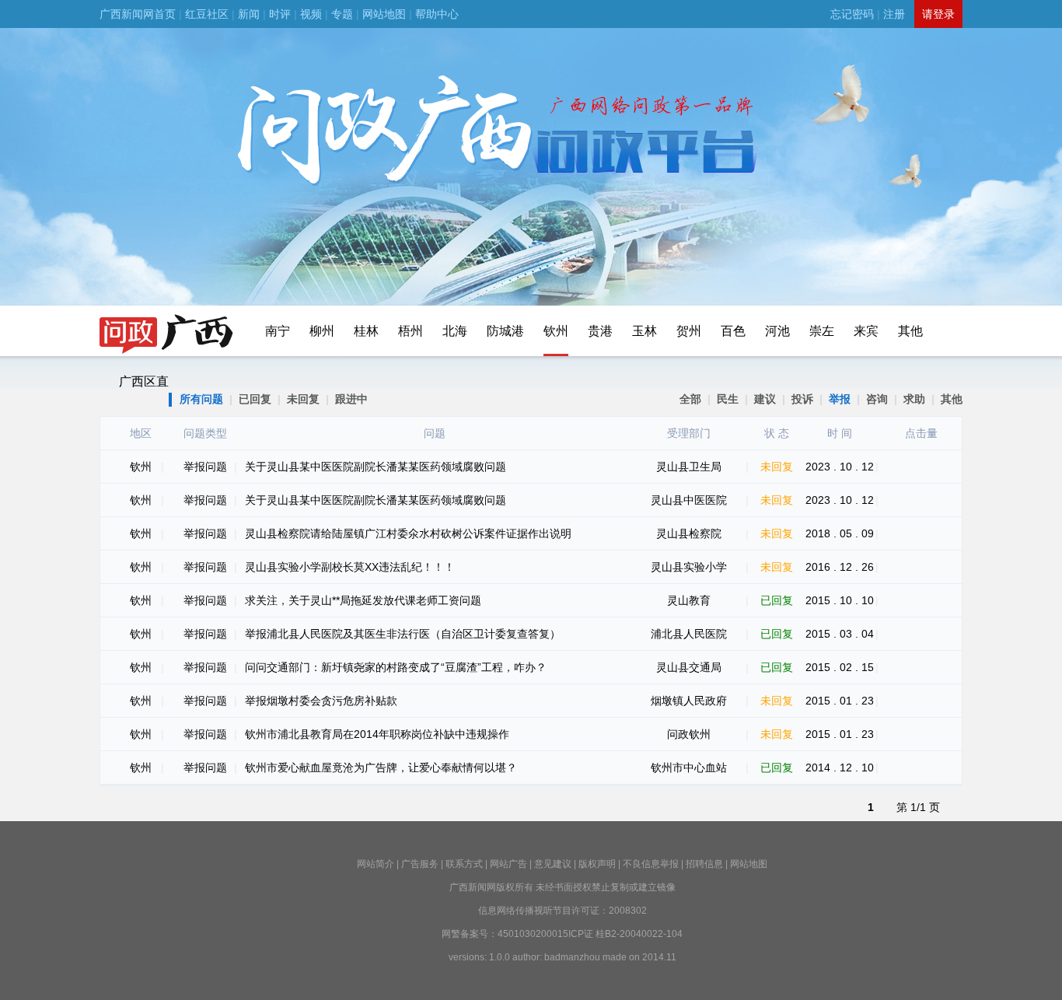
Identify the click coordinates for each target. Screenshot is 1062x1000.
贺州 (688, 330)
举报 (840, 399)
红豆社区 (207, 14)
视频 (311, 14)
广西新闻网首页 (138, 14)
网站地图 (384, 14)
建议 (765, 399)
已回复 (255, 399)
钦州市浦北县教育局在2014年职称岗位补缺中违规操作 (377, 734)
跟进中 (351, 399)
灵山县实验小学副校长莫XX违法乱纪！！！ (350, 567)
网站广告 (508, 863)
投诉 (802, 399)
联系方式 (464, 863)
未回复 (303, 399)
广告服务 (419, 863)
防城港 (505, 330)
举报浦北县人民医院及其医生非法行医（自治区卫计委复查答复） (403, 634)
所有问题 (201, 399)
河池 (777, 330)
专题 (342, 14)
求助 (914, 399)
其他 (910, 330)
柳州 (321, 330)
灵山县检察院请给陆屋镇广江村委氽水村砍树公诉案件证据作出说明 (408, 533)
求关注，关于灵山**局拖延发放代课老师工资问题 (363, 600)
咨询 (877, 399)
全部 (690, 399)
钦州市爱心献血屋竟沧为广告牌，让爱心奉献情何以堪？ (381, 767)
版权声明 (597, 863)
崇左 (821, 330)
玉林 (644, 330)
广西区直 (144, 381)
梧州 (410, 330)
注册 (894, 14)
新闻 (249, 14)
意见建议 (552, 863)
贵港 (600, 330)
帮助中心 (437, 14)
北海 (454, 330)
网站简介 (375, 863)
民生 (728, 399)
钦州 (555, 330)
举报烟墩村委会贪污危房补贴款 (321, 700)
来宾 (866, 330)
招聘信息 (704, 863)
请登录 (938, 14)
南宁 (277, 330)
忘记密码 (852, 14)
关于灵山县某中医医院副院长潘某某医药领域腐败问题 (375, 466)
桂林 (366, 330)
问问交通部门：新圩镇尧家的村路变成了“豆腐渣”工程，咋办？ (396, 667)
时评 (280, 14)
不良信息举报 (651, 863)
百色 (733, 330)
